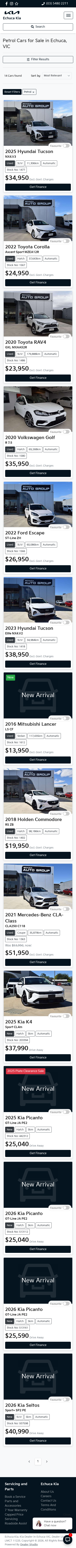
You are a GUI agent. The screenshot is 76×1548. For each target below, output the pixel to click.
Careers (46, 1496)
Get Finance (38, 187)
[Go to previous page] (29, 1461)
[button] (68, 15)
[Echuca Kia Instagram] (12, 3)
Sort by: (36, 75)
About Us (47, 1492)
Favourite (55, 145)
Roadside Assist (16, 1523)
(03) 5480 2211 (57, 3)
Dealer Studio (29, 1544)
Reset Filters (12, 91)
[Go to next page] (46, 1461)
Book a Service (15, 1497)
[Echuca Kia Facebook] (7, 3)
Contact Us (48, 1501)
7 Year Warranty (16, 1510)
